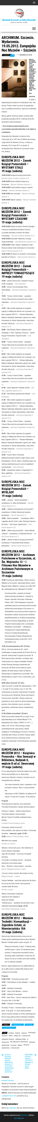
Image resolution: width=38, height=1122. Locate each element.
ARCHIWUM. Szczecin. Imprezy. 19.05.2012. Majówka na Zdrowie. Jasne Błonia (29, 1061)
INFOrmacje (29, 1024)
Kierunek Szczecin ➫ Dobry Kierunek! (19, 20)
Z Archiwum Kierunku (9, 1027)
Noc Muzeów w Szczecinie (19, 1042)
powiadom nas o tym (9, 1096)
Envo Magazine (19, 1118)
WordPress (24, 1115)
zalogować (12, 1108)
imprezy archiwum (17, 1024)
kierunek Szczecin (26, 55)
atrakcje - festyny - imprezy (17, 1033)
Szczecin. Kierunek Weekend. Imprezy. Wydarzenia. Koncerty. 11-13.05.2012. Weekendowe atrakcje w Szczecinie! (9, 1063)
